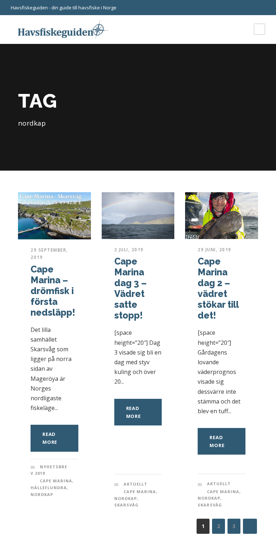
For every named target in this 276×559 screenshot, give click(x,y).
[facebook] (263, 7)
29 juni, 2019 (214, 250)
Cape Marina (56, 480)
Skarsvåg (126, 505)
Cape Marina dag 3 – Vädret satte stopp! (130, 288)
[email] (251, 7)
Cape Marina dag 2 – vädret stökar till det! (218, 288)
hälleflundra (49, 487)
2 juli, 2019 (129, 250)
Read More (49, 438)
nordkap (42, 494)
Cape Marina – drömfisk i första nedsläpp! (53, 291)
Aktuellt (135, 484)
